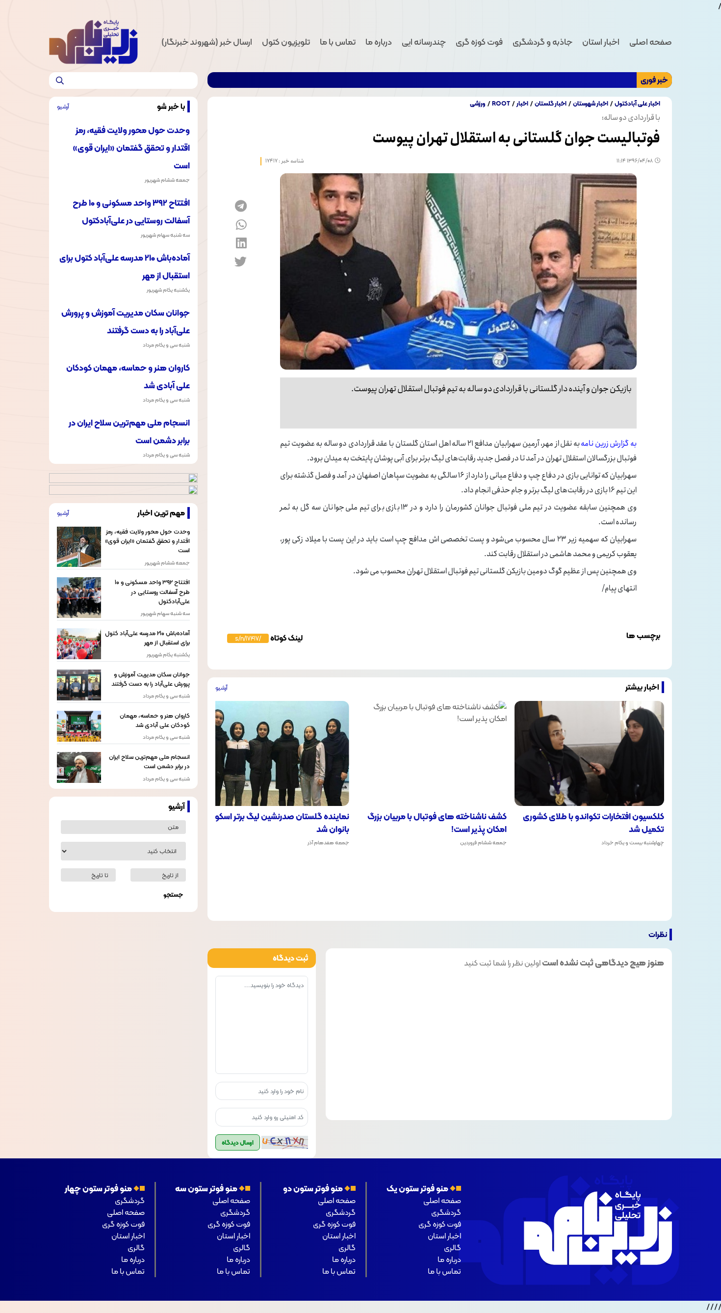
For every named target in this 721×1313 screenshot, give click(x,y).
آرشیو (221, 687)
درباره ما (378, 41)
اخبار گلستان (550, 103)
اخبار (522, 103)
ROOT (501, 103)
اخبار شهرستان (590, 103)
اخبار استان (600, 41)
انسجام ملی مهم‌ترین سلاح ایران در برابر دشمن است (149, 761)
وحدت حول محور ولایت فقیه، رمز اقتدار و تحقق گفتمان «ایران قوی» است (131, 148)
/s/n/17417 (248, 638)
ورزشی (478, 103)
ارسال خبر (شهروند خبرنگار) (206, 41)
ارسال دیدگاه (238, 1142)
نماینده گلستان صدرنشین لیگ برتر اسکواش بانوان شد (276, 823)
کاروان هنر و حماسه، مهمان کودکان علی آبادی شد (154, 720)
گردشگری (446, 1212)
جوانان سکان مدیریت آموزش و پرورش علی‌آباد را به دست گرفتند (150, 679)
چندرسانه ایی (424, 41)
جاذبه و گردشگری (542, 41)
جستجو (173, 894)
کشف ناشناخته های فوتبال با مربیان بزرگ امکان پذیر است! (437, 823)
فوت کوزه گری (479, 41)
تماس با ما (338, 41)
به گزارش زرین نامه (609, 443)
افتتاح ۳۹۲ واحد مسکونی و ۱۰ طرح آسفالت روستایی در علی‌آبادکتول (152, 591)
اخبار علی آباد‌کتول (637, 103)
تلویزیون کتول (286, 41)
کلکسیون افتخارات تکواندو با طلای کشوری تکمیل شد (593, 823)
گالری (452, 1248)
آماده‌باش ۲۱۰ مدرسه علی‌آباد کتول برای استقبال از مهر (147, 637)
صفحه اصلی (650, 41)
